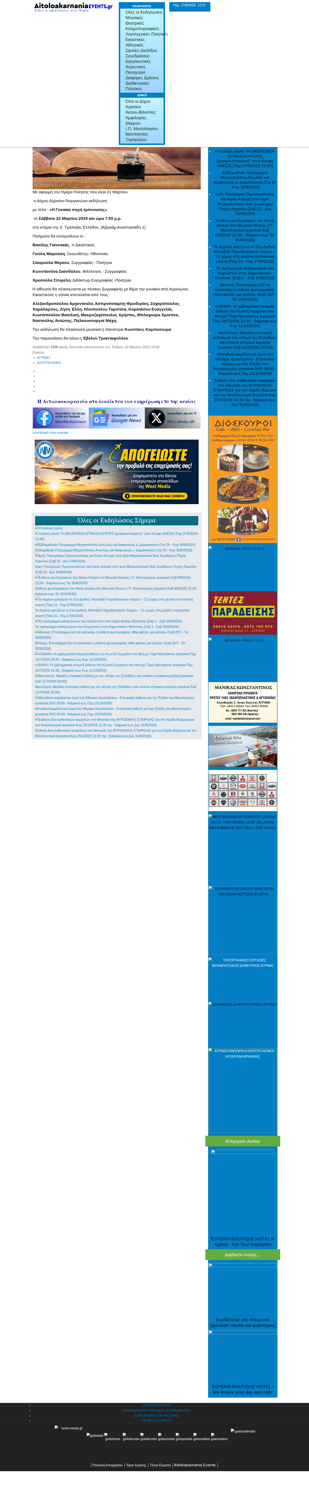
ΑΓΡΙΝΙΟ (43, 358)
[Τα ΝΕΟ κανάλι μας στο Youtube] (184, 1441)
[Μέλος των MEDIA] (242, 1441)
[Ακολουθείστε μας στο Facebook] (131, 1441)
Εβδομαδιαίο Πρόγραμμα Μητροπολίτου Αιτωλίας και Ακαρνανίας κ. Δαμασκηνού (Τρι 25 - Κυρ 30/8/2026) (113, 550)
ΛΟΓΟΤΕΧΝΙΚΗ (49, 363)
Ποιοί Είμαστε (160, 1465)
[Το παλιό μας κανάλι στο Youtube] (166, 1441)
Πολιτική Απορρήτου (107, 1465)
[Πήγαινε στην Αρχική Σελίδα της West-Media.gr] (70, 1441)
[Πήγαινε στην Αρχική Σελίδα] (112, 1441)
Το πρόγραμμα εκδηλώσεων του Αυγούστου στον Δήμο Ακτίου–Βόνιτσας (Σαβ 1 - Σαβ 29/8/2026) (107, 627)
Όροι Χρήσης (136, 1465)
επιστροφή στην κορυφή (50, 432)
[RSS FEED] (201, 1441)
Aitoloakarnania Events (195, 1465)
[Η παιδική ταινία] (48, 528)
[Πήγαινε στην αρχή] (95, 1441)
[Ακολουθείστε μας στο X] (148, 1441)
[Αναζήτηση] (219, 1441)
